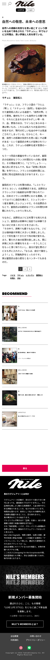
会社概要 (14, 636)
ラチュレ (20, 275)
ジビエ (12, 275)
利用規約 (14, 640)
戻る (25, 468)
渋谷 (19, 278)
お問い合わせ (35, 636)
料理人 (12, 278)
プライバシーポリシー (35, 640)
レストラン (30, 275)
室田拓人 (39, 275)
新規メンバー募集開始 (25, 597)
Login (30, 10)
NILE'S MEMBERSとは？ (25, 624)
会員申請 (21, 10)
